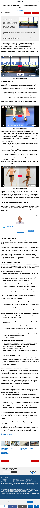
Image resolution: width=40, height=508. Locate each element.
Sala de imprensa (16, 481)
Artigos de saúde (3, 481)
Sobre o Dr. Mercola (4, 479)
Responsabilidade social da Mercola (18, 480)
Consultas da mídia (16, 479)
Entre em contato (3, 480)
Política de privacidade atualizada (31, 481)
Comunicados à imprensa (29, 479)
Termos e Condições (29, 480)
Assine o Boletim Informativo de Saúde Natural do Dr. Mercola (9, 469)
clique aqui (17, 493)
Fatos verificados (20, 10)
